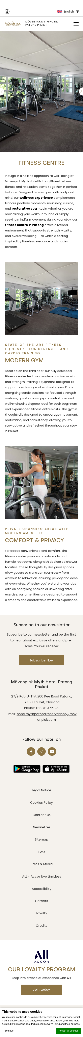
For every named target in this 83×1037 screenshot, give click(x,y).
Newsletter (41, 827)
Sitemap (41, 839)
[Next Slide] (81, 91)
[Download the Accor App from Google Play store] (26, 769)
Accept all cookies (68, 1030)
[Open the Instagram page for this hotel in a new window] (41, 751)
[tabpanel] (41, 91)
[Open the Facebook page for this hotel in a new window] (31, 751)
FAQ (41, 851)
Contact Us (42, 815)
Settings (9, 1030)
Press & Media (41, 864)
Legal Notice (41, 790)
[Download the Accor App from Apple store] (56, 769)
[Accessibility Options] (7, 11)
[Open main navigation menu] (76, 24)
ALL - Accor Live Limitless (41, 876)
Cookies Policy (41, 802)
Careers (41, 901)
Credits (41, 925)
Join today (41, 989)
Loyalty (41, 913)
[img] (12, 24)
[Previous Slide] (2, 91)
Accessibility (41, 888)
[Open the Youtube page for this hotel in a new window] (52, 751)
